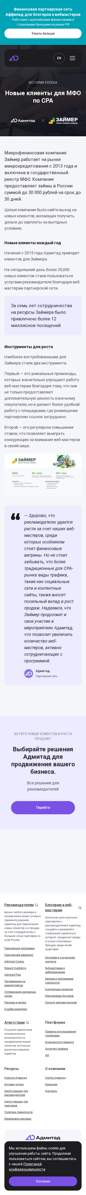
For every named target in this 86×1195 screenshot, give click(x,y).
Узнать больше (43, 33)
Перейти (43, 807)
